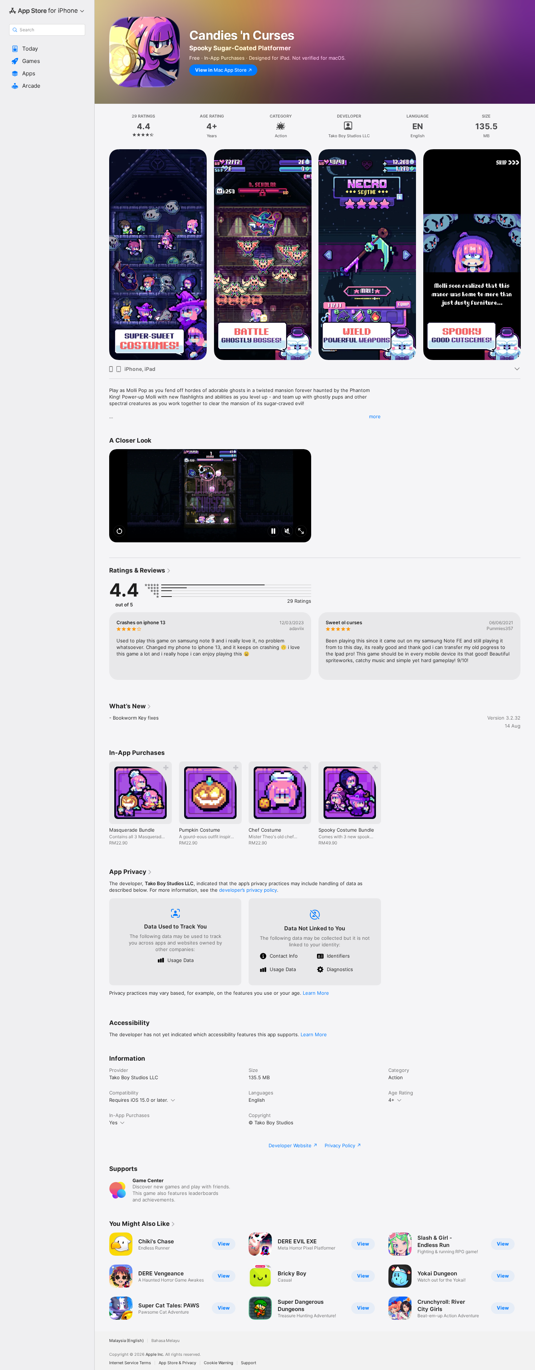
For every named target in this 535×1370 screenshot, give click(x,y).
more (375, 416)
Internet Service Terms (130, 1363)
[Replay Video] (119, 531)
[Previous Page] (102, 254)
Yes (113, 1122)
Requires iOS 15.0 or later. (138, 1100)
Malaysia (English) (126, 1341)
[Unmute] (287, 531)
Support (248, 1363)
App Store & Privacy (177, 1363)
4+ (391, 1100)
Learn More (316, 993)
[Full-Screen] (301, 531)
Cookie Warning (218, 1363)
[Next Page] (528, 254)
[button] (47, 48)
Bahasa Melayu (165, 1341)
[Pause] (273, 531)
